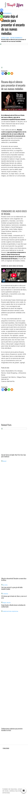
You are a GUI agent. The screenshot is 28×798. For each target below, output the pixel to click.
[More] (11, 73)
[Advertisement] (14, 193)
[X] (5, 73)
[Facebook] (2, 73)
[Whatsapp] (8, 73)
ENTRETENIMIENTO (6, 13)
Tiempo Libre (5, 37)
